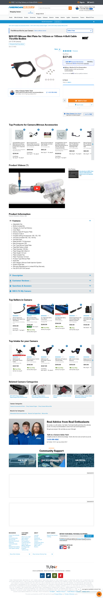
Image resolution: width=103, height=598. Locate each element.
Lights (68, 17)
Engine (39, 17)
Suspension (75, 17)
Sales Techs (37, 545)
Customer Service (26, 542)
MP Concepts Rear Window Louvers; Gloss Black (33, 320)
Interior (63, 17)
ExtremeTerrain (60, 571)
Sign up (89, 536)
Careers (36, 541)
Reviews (36, 546)
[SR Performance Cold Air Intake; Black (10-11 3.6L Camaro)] (33, 351)
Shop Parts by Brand (14, 541)
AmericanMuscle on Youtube (64, 547)
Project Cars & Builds (14, 535)
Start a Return (25, 538)
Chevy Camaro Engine (31, 406)
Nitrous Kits (45, 413)
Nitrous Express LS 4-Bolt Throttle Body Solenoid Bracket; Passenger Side (74, 145)
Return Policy (25, 539)
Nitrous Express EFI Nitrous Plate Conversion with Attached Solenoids (33, 144)
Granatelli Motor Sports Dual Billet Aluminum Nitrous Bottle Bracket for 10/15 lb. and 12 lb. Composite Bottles (61, 146)
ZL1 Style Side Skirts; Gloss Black (46, 319)
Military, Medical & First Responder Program (26, 547)
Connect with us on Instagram (68, 547)
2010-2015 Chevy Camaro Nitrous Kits (58, 25)
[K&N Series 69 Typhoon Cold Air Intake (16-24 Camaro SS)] (61, 351)
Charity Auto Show (39, 542)
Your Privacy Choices (74, 591)
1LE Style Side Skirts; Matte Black (60, 319)
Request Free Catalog (14, 546)
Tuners (82, 17)
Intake (57, 17)
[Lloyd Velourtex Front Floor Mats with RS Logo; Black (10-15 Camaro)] (90, 310)
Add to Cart (82, 101)
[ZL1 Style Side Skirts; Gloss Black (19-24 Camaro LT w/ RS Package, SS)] (47, 310)
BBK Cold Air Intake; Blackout (74, 360)
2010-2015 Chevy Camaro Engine (38, 25)
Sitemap (52, 591)
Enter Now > (57, 21)
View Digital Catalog (14, 548)
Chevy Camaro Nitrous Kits (45, 406)
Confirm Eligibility (69, 70)
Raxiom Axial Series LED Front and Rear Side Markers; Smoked (75, 320)
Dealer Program (38, 544)
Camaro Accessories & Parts (17, 406)
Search (70, 8)
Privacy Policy (80, 538)
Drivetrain (33, 17)
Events (10, 536)
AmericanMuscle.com (21, 7)
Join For (88, 114)
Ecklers (68, 571)
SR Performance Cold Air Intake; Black (33, 360)
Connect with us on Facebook (61, 547)
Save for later (79, 104)
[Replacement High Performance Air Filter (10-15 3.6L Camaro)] (90, 351)
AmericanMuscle (38, 571)
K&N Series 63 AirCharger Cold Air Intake (17, 361)
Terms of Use (25, 550)
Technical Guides (13, 544)
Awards (36, 536)
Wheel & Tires (90, 17)
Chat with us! (25, 544)
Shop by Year (12, 539)
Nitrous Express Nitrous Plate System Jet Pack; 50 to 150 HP (47, 144)
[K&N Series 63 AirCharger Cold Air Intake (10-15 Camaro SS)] (47, 351)
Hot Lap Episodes (13, 538)
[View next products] (92, 144)
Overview (36, 535)
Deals (10, 17)
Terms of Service (69, 594)
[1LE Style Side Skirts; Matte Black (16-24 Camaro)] (61, 310)
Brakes (26, 17)
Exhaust (45, 17)
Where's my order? (26, 537)
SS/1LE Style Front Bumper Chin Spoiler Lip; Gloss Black (19, 320)
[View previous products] (10, 144)
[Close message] (93, 21)
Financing (11, 542)
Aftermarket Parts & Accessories (18, 413)
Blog (10, 545)
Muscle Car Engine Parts (34, 413)
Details (40, 2)
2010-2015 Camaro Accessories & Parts (19, 25)
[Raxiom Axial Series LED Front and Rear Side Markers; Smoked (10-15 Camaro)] (75, 310)
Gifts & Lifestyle (18, 17)
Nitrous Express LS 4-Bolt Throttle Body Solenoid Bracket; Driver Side (90, 145)
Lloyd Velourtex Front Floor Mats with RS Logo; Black (90, 320)
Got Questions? (25, 541)
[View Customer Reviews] (67, 51)
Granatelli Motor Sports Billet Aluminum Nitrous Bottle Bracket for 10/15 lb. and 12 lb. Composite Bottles (19, 146)
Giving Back (37, 538)
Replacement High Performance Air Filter (89, 360)
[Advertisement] (51, 486)
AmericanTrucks (49, 571)
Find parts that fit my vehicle (17, 44)
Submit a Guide (38, 539)
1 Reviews (75, 51)
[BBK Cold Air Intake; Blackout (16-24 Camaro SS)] (75, 351)
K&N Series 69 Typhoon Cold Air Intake (61, 360)
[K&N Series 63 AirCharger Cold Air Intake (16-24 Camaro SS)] (19, 351)
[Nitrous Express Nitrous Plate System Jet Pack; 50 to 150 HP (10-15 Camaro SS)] (47, 135)
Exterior (51, 17)
